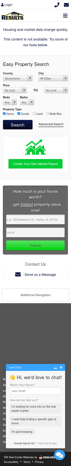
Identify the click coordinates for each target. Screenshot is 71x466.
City (41, 73)
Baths (24, 97)
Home (10, 114)
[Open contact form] (66, 4)
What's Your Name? (22, 384)
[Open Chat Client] (59, 455)
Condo (24, 114)
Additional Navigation (36, 295)
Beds (6, 97)
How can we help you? (24, 400)
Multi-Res (55, 114)
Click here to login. (47, 443)
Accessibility (11, 462)
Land (39, 114)
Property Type (12, 109)
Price (6, 85)
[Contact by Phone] (56, 4)
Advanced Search (51, 124)
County (8, 73)
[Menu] (65, 15)
